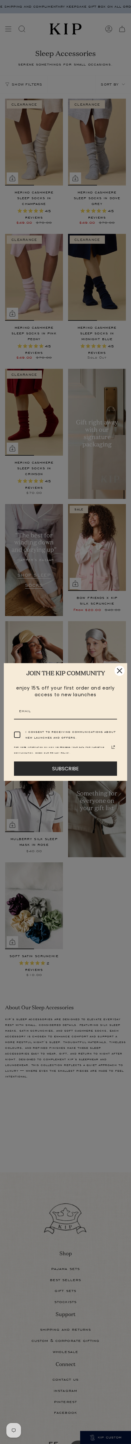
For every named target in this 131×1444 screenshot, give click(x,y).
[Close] (119, 670)
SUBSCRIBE (65, 768)
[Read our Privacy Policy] (113, 747)
